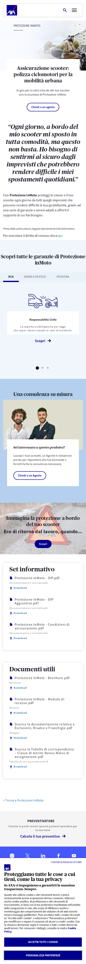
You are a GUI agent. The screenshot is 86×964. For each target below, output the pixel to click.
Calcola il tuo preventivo (40, 836)
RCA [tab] (11, 276)
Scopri (40, 340)
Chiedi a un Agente (30, 475)
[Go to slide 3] (48, 368)
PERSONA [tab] (63, 276)
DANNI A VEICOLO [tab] (35, 276)
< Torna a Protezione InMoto (23, 800)
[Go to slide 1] (37, 368)
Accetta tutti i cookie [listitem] (43, 942)
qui (60, 235)
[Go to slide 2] (42, 368)
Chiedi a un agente (43, 107)
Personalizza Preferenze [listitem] (43, 955)
